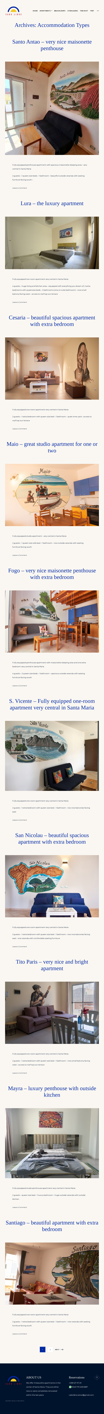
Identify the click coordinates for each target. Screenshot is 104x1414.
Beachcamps (59, 11)
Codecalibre (20, 1401)
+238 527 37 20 (75, 1383)
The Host (84, 11)
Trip (92, 11)
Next (57, 1349)
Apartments (45, 11)
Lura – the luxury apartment (52, 203)
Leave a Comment (19, 188)
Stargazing (72, 11)
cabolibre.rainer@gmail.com (81, 1395)
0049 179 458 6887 (80, 1387)
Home (35, 11)
